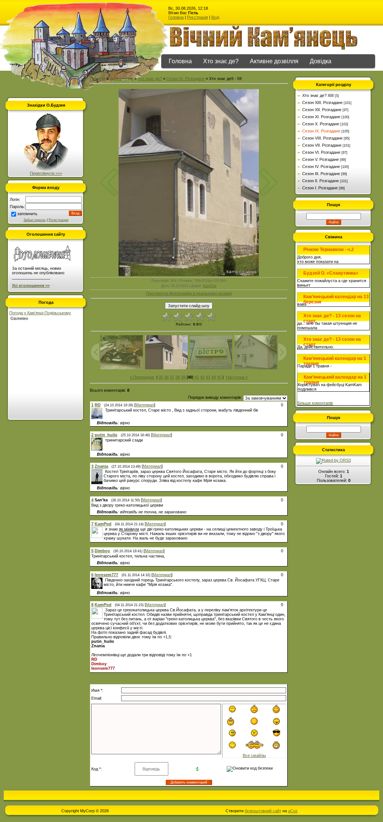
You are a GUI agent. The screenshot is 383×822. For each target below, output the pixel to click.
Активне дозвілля (274, 61)
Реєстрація (197, 17)
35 (161, 377)
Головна (176, 17)
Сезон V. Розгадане (320, 159)
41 (196, 377)
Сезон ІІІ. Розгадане (321, 173)
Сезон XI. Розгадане (321, 116)
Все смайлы (254, 755)
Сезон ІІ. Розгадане (320, 180)
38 (177, 377)
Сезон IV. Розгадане (321, 166)
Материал (144, 405)
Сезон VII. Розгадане (321, 145)
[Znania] (104, 471)
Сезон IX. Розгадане (185, 78)
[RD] (104, 410)
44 (213, 377)
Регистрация (58, 220)
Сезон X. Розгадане (320, 124)
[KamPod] (104, 529)
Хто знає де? (221, 61)
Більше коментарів (315, 403)
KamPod (209, 286)
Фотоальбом (121, 78)
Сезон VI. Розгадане (321, 152)
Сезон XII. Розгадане (321, 109)
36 (166, 377)
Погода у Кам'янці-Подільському (40, 313)
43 (208, 377)
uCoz (293, 811)
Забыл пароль (35, 220)
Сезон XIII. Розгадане (322, 102)
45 (219, 377)
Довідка (320, 61)
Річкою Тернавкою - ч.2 (328, 249)
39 (183, 377)
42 (202, 377)
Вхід (215, 17)
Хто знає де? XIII (318, 95)
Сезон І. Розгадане (320, 188)
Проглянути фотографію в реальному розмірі (189, 293)
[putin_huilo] (104, 440)
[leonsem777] (104, 580)
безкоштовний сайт (263, 811)
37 (172, 377)
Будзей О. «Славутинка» (330, 273)
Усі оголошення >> (31, 285)
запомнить (27, 213)
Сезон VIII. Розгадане (322, 138)
